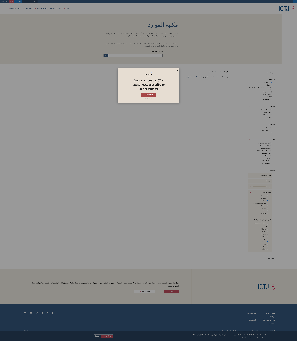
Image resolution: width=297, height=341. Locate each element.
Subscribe (149, 95)
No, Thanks (148, 99)
